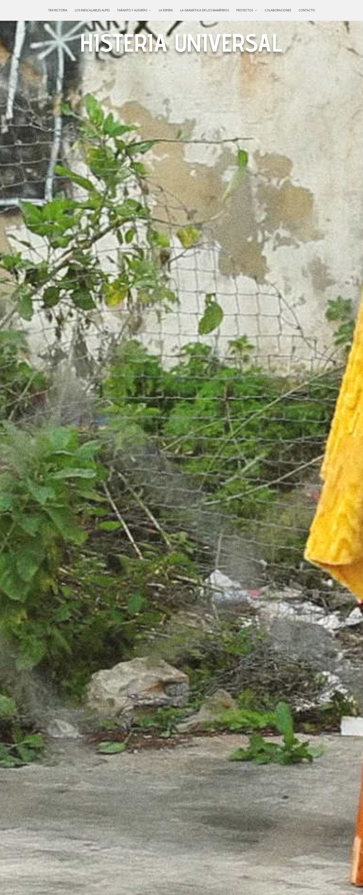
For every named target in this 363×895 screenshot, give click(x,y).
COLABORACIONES (278, 10)
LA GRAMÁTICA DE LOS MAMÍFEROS (204, 10)
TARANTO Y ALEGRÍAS (132, 10)
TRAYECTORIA (57, 10)
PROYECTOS (244, 10)
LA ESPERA (166, 10)
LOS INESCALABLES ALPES (92, 10)
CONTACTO (307, 10)
